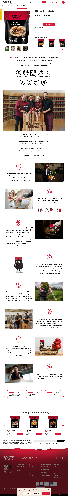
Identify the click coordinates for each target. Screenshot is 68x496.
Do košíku (50, 24)
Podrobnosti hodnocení (22, 8)
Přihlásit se (60, 440)
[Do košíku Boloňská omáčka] (51, 50)
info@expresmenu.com (45, 457)
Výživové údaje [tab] (28, 57)
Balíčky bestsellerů (57, 477)
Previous (2, 48)
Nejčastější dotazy (45, 469)
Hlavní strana (31, 479)
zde (35, 490)
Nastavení (27, 493)
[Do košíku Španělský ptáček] (62, 50)
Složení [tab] (17, 57)
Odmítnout (36, 493)
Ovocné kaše (56, 475)
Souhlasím (46, 493)
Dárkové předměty (57, 479)
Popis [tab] (10, 57)
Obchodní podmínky (45, 473)
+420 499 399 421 (27, 457)
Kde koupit (31, 466)
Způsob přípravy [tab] (40, 57)
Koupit (20, 434)
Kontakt (30, 471)
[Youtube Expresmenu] (62, 457)
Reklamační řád (44, 467)
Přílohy (55, 473)
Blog (29, 473)
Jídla (55, 466)
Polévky (55, 468)
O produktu (31, 468)
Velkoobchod (31, 475)
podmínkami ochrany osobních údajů (53, 443)
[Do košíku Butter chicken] (40, 50)
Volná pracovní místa (45, 475)
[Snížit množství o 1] (36, 24)
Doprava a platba (44, 466)
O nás (30, 477)
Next (29, 48)
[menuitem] (17, 2)
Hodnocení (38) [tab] (54, 57)
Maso (55, 471)
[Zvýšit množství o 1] (41, 24)
